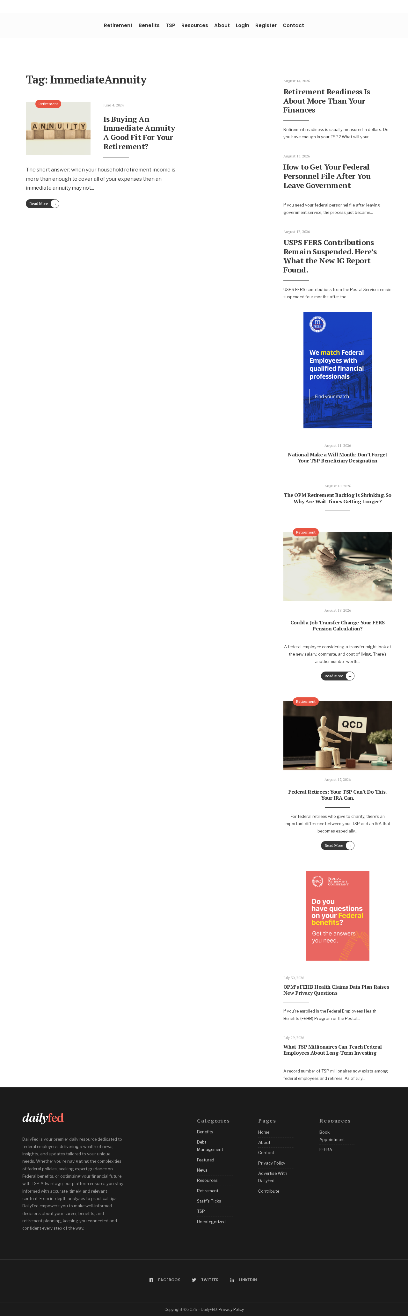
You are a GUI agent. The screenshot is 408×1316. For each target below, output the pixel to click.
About (222, 25)
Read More (43, 203)
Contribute (268, 1191)
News (202, 1170)
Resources (194, 25)
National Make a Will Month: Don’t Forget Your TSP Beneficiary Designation (337, 457)
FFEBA (325, 1149)
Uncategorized (211, 1221)
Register (266, 25)
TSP (170, 25)
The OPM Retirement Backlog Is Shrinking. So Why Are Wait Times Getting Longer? (337, 498)
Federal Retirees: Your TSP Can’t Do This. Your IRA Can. (337, 794)
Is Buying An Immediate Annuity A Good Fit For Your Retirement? (139, 132)
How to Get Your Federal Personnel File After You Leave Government (327, 176)
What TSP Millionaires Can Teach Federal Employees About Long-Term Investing (332, 1049)
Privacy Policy (271, 1163)
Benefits (149, 25)
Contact (293, 25)
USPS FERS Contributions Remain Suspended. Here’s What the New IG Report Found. (330, 256)
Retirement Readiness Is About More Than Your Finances (326, 100)
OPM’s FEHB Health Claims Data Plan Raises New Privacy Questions (336, 989)
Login (242, 25)
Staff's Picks (209, 1200)
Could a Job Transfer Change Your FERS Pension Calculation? (337, 625)
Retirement (118, 25)
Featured (205, 1159)
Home (263, 1132)
